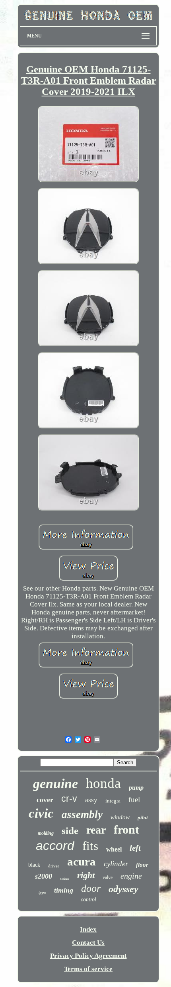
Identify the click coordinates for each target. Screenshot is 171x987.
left (135, 848)
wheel (114, 849)
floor (142, 864)
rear (96, 830)
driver (53, 865)
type (42, 892)
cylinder (116, 863)
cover (45, 800)
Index (88, 929)
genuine (55, 783)
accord (55, 845)
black (34, 865)
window (120, 817)
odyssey (123, 889)
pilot (143, 817)
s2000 (43, 876)
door (91, 888)
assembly (82, 814)
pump (136, 787)
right (86, 875)
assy (91, 800)
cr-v (69, 798)
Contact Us (88, 942)
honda (103, 783)
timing (63, 890)
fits (90, 846)
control (88, 900)
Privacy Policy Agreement (88, 956)
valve (108, 877)
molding (46, 833)
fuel (134, 799)
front (126, 829)
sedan (64, 878)
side (70, 830)
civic (41, 813)
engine (131, 875)
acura (81, 861)
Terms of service (88, 969)
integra (112, 801)
